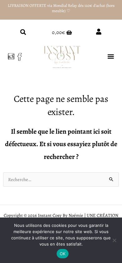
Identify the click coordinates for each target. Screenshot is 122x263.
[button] (23, 32)
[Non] (114, 240)
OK (63, 253)
